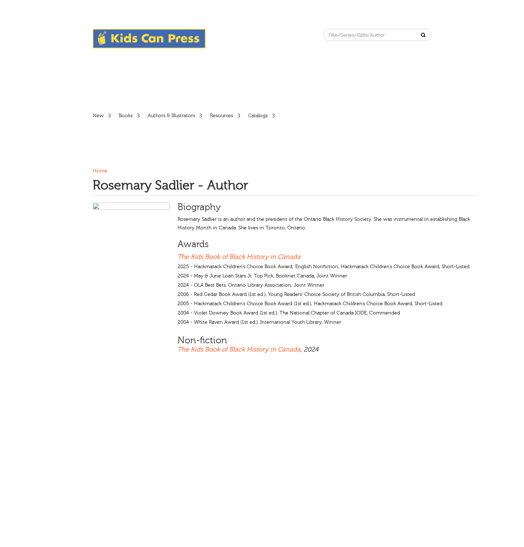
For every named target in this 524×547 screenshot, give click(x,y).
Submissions (171, 417)
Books (126, 116)
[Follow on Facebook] (211, 34)
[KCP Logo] (149, 47)
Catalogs (258, 116)
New (98, 116)
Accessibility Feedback (356, 417)
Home (100, 171)
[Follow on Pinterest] (240, 34)
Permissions (135, 417)
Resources (221, 116)
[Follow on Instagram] (225, 34)
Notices (236, 417)
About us (103, 417)
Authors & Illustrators (171, 116)
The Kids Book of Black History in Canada (239, 257)
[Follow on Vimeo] (268, 34)
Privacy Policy (268, 417)
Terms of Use (307, 417)
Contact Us (206, 417)
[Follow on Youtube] (254, 34)
